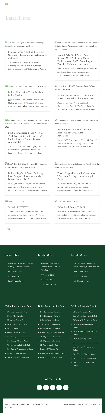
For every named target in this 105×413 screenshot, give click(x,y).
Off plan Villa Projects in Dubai (85, 320)
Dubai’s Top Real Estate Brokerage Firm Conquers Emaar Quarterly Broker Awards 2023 (26, 176)
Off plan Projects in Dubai (83, 312)
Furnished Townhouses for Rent (52, 353)
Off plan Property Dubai (82, 339)
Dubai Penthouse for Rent (50, 316)
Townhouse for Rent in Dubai (51, 324)
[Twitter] (46, 387)
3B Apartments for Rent (49, 345)
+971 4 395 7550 (14, 272)
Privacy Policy (69, 404)
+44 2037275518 (47, 275)
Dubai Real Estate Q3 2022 (71, 207)
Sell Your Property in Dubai (18, 357)
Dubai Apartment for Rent (50, 312)
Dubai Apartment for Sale (17, 312)
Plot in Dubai (12, 328)
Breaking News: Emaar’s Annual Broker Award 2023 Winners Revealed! (74, 132)
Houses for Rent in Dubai (50, 328)
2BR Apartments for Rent (50, 341)
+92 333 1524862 (81, 276)
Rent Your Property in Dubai (51, 357)
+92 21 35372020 (81, 272)
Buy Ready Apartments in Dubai (20, 337)
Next (10, 229)
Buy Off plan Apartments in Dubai (86, 343)
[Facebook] (39, 387)
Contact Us (95, 404)
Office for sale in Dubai (16, 332)
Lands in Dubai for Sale (16, 353)
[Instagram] (52, 387)
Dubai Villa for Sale (15, 316)
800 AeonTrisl (13, 276)
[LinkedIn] (59, 387)
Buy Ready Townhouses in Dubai (20, 349)
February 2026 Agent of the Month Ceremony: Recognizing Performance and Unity (27, 55)
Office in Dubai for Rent (49, 320)
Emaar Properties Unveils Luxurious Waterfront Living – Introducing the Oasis (76, 176)
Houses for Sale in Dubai (17, 320)
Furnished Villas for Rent (50, 349)
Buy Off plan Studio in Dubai (84, 358)
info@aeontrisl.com (16, 281)
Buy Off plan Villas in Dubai (84, 354)
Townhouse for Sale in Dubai (18, 345)
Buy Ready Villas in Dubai (17, 341)
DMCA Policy (83, 404)
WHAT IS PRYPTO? (18, 207)
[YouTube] (65, 387)
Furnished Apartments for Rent (52, 332)
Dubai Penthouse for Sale (17, 324)
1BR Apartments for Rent (50, 337)
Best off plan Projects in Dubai (85, 316)
